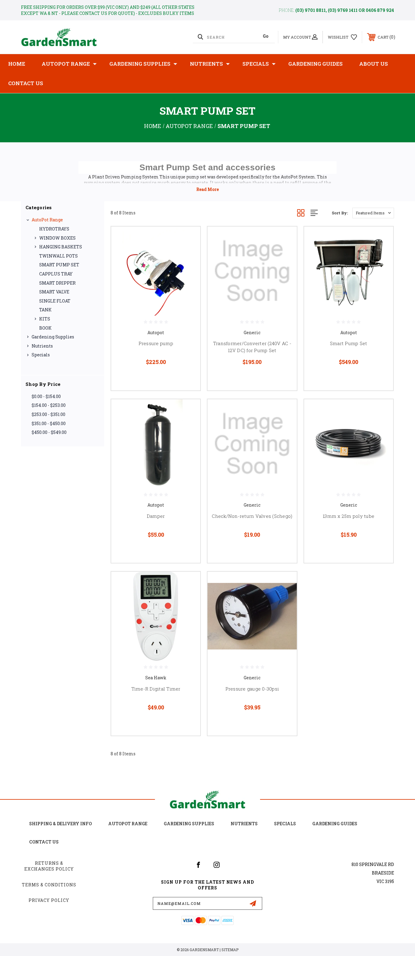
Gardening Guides (315, 63)
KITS (44, 319)
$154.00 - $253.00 (49, 405)
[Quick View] (188, 239)
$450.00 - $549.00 (49, 432)
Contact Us (25, 83)
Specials (255, 63)
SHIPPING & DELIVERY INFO (60, 823)
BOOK (45, 328)
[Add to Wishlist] (188, 254)
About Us (373, 63)
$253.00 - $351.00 (48, 414)
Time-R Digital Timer (155, 689)
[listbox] (373, 213)
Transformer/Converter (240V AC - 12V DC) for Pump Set (252, 346)
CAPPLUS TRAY (56, 274)
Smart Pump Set (348, 343)
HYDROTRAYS (54, 229)
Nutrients (206, 63)
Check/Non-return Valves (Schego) (252, 516)
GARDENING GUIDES (334, 823)
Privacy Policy (49, 900)
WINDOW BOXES (57, 238)
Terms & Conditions (49, 885)
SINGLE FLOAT (54, 301)
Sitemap (229, 949)
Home (16, 63)
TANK (45, 310)
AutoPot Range (66, 63)
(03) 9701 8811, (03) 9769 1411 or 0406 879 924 (344, 10)
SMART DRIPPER (57, 283)
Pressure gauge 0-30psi (252, 689)
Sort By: (340, 213)
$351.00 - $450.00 (49, 423)
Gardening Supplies (139, 63)
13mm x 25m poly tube (348, 516)
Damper (156, 516)
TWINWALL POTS (58, 256)
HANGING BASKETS (60, 247)
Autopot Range (127, 823)
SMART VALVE (54, 292)
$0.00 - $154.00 (46, 396)
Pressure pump (156, 343)
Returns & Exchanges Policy (49, 866)
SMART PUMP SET (59, 265)
